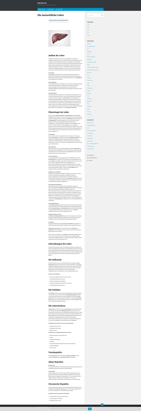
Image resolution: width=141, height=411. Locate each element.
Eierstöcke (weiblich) (91, 56)
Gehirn (88, 64)
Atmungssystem (90, 122)
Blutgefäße (89, 51)
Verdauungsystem (90, 148)
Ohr (88, 32)
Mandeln (89, 93)
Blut (88, 48)
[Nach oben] (102, 404)
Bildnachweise (91, 155)
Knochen (89, 77)
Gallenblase (89, 59)
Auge (88, 24)
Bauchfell (89, 43)
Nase (88, 30)
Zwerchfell (89, 114)
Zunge (88, 35)
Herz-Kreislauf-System (91, 130)
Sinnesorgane (50, 9)
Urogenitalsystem (90, 146)
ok (89, 408)
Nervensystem (90, 140)
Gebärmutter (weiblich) (91, 62)
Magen (88, 90)
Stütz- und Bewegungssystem (92, 143)
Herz (88, 75)
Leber (88, 82)
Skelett (88, 109)
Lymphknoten (89, 88)
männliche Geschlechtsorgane (93, 69)
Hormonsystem (90, 133)
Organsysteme (59, 9)
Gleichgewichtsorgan (91, 125)
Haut (88, 27)
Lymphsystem (89, 138)
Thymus (88, 111)
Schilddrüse (89, 106)
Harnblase (89, 72)
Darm (88, 54)
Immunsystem (90, 135)
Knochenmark (90, 80)
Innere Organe (42, 9)
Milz (88, 95)
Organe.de (42, 3)
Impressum (91, 160)
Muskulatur (89, 98)
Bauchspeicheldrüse (91, 46)
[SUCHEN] (102, 15)
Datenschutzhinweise (93, 157)
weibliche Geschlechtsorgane (92, 67)
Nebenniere (89, 101)
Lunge (88, 85)
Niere (88, 103)
